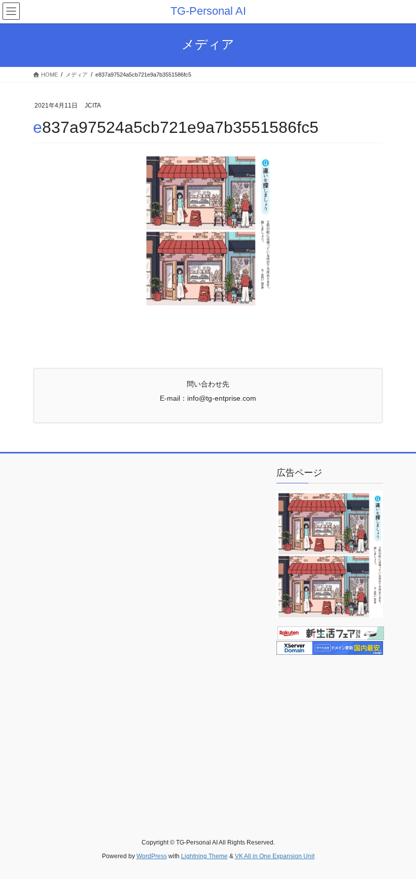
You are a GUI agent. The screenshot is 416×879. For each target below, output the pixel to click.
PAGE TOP (397, 843)
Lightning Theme (204, 856)
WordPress (151, 856)
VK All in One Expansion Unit (275, 856)
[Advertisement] (346, 729)
